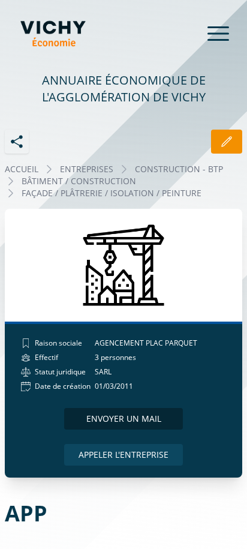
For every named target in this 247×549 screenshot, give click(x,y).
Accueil (21, 169)
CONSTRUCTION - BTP (179, 169)
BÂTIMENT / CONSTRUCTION (79, 181)
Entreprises (86, 169)
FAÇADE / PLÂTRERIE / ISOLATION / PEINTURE (111, 193)
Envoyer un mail (123, 418)
